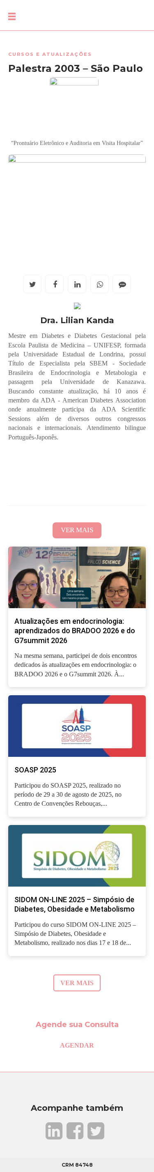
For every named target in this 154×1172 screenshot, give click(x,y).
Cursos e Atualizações (50, 54)
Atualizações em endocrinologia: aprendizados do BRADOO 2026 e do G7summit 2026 (74, 631)
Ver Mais (77, 530)
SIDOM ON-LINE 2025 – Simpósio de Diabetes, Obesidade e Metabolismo (74, 904)
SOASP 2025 (35, 769)
